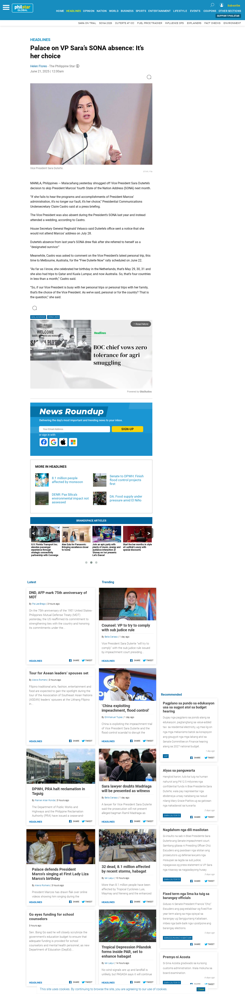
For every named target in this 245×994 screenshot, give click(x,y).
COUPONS (209, 11)
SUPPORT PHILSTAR (228, 16)
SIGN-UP (127, 429)
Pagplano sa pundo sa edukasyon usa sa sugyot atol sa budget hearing (188, 707)
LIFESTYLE (180, 11)
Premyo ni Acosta (176, 957)
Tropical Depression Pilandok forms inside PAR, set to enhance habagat (126, 952)
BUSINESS (127, 11)
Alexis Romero (39, 680)
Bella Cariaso (111, 636)
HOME (60, 11)
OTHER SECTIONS (230, 11)
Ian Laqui (109, 878)
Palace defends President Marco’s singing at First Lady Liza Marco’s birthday (60, 874)
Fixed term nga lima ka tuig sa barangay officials (186, 896)
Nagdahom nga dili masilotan (185, 830)
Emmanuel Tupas (113, 717)
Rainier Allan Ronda (45, 800)
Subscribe (234, 5)
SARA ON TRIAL (87, 23)
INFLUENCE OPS (174, 23)
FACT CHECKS (212, 23)
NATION (102, 11)
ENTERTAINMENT (159, 11)
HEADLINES (73, 11)
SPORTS (141, 11)
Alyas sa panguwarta (179, 770)
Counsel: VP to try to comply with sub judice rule (126, 627)
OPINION (88, 11)
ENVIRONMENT (232, 23)
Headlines (40, 39)
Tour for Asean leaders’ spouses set (58, 673)
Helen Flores (38, 66)
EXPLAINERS (194, 23)
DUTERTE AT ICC (124, 23)
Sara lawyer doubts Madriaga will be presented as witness (127, 788)
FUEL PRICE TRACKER (149, 23)
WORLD (113, 11)
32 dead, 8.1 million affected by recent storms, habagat (126, 869)
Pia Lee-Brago (39, 604)
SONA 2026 (105, 23)
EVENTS (195, 11)
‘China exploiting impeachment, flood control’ (125, 708)
